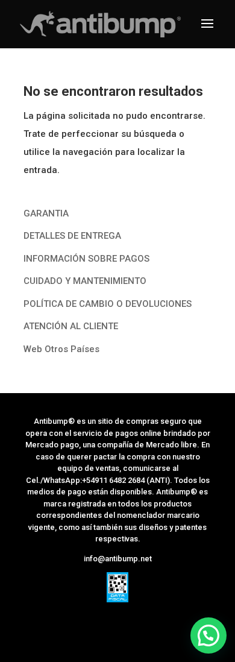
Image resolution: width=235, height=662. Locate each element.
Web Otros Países (61, 349)
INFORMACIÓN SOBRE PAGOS (86, 258)
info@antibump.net (118, 558)
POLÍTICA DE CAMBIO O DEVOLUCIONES (108, 303)
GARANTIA (46, 213)
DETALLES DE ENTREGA (72, 235)
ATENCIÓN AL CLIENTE (71, 326)
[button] (208, 635)
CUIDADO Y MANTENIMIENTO (85, 281)
